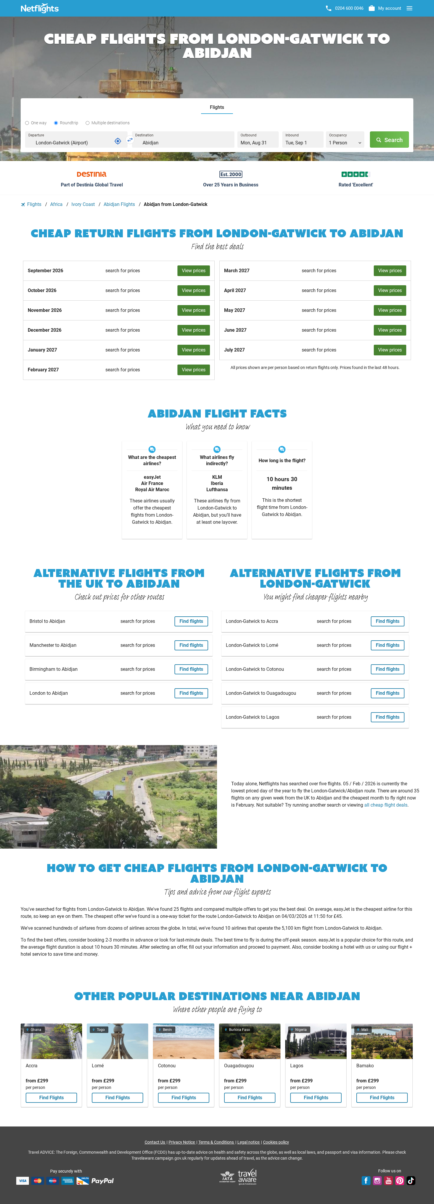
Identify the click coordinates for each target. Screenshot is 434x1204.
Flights (34, 204)
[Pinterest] (399, 1180)
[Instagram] (377, 1180)
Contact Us (155, 1142)
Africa (57, 204)
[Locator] (118, 141)
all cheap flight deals (385, 805)
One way (39, 122)
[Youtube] (388, 1180)
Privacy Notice (182, 1142)
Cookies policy (276, 1142)
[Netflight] (40, 8)
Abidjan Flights (120, 204)
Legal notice (248, 1142)
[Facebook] (366, 1180)
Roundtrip (69, 122)
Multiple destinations (111, 122)
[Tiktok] (411, 1180)
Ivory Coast (83, 204)
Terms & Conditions (216, 1142)
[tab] (217, 107)
